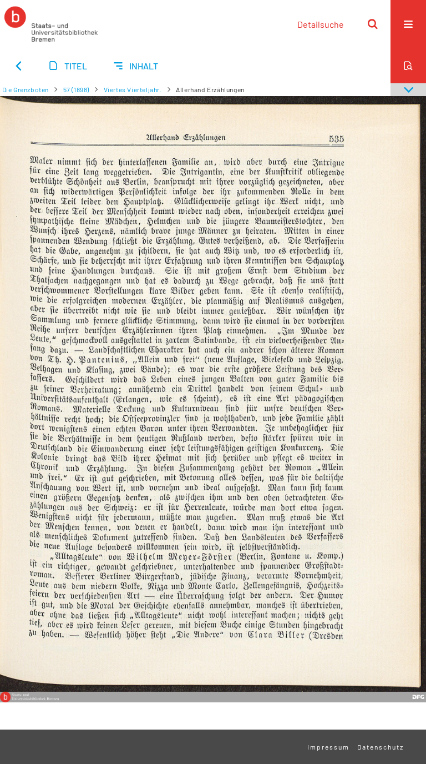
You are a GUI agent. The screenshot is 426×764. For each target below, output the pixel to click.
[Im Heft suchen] (408, 65)
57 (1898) (76, 89)
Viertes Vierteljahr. (133, 89)
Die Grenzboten (25, 89)
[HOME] (51, 23)
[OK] (372, 24)
